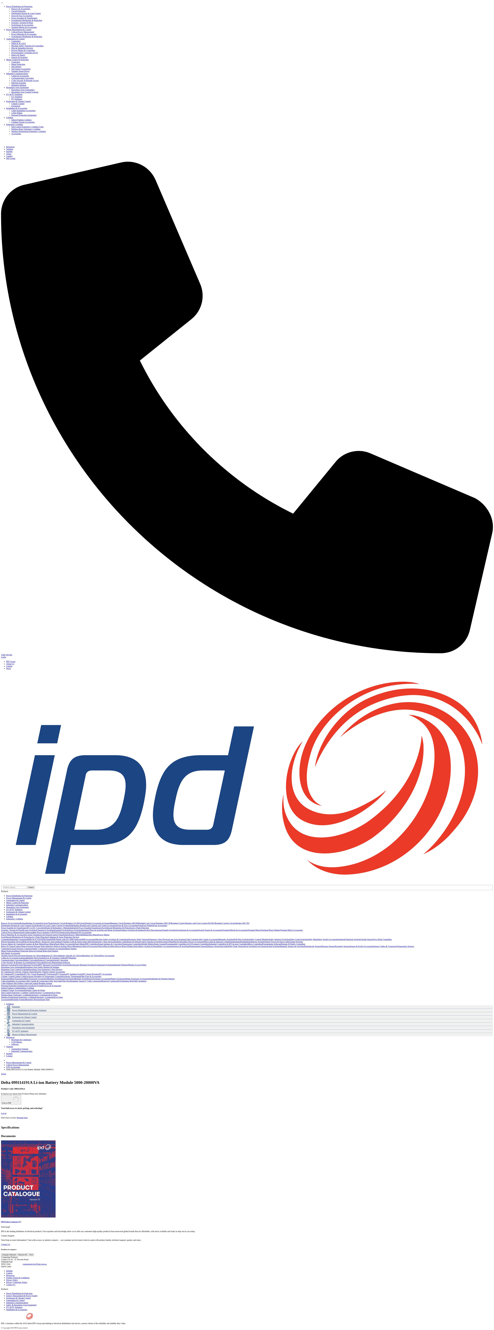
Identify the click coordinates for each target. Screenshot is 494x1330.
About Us (10, 664)
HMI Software (76, 939)
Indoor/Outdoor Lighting (21, 120)
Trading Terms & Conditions (17, 1278)
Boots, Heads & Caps (45, 942)
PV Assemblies (18, 974)
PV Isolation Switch (75, 974)
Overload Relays (41, 951)
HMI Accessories (89, 939)
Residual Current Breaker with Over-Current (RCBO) (193, 923)
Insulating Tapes (77, 981)
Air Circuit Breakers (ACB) (67, 923)
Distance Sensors (214, 946)
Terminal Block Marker (270, 930)
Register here (22, 1118)
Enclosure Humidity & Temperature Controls (43, 976)
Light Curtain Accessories (207, 939)
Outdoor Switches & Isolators (132, 930)
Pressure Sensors (328, 946)
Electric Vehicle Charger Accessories (50, 972)
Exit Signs (56, 993)
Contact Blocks (87, 942)
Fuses (140, 925)
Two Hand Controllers (382, 939)
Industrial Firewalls (36, 962)
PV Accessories (105, 974)
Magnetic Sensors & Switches (292, 946)
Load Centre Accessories (106, 925)
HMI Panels (46, 939)
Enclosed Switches (62, 930)
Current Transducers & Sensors (39, 935)
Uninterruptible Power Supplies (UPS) (39, 932)
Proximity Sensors (342, 946)
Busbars (23, 923)
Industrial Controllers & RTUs (221, 944)
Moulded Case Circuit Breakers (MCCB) (154, 923)
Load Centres (91, 925)
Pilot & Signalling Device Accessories (188, 942)
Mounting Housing (33, 999)
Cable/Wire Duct (63, 981)
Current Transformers (60, 935)
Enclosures (15, 106)
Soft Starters (16, 67)
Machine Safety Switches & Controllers (27, 46)
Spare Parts (45, 999)
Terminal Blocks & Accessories (24, 27)
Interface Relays (53, 946)
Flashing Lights (120, 942)
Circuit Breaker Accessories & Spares (94, 923)
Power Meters (103, 935)
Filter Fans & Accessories (91, 976)
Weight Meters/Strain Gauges (153, 944)
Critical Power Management (22, 32)
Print (31, 1255)
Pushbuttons (246, 942)
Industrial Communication (21, 1051)
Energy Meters (75, 935)
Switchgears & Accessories (22, 25)
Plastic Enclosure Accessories (137, 979)
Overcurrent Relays (96, 946)
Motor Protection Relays (25, 951)
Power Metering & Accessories (24, 34)
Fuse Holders (147, 925)
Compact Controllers (200, 944)
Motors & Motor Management (24, 1034)
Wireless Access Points (137, 965)
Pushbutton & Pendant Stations (162, 979)
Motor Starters (71, 949)
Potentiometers (235, 942)
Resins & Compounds (110, 981)
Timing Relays (133, 946)
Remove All (22, 1255)
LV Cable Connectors (92, 981)
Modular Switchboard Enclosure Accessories (92, 979)
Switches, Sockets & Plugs (22, 23)
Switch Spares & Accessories (210, 930)
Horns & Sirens (133, 942)
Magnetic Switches (226, 939)
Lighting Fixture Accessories (23, 122)
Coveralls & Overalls (34, 986)
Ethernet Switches (18, 83)
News (8, 668)
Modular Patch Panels (35, 958)
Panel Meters (80, 944)
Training (9, 1047)
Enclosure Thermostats (71, 976)
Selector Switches (258, 942)
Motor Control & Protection (17, 60)
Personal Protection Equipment (23, 115)
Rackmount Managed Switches (82, 965)
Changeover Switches (45, 930)
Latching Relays (66, 946)
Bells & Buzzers (29, 942)
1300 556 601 (16, 1264)
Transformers (96, 928)
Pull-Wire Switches (241, 939)
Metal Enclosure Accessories (35, 979)
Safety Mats (312, 939)
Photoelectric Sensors (312, 946)
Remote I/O (286, 944)
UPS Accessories (84, 932)
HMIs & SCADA (18, 43)
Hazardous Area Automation (22, 90)
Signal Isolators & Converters (110, 944)
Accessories (16, 134)
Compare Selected (9, 1255)
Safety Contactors (40, 949)
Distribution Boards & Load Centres (26, 13)
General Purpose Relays (36, 946)
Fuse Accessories (160, 925)
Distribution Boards (78, 925)
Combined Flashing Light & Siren (67, 942)
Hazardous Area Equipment (17, 87)
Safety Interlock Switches (279, 939)
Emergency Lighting (14, 124)
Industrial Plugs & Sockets (92, 930)
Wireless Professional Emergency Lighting (28, 131)
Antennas (22, 958)
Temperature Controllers (132, 944)
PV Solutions (16, 99)
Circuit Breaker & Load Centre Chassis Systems (50, 925)
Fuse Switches (75, 930)
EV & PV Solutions (14, 94)
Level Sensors (261, 946)
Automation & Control (15, 39)
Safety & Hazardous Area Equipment (21, 1305)
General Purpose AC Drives (30, 956)
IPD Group (10, 661)
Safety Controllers (298, 944)
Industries (16, 1007)
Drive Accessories (107, 956)
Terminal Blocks (254, 930)
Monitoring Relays (80, 946)
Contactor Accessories (56, 949)
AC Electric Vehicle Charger (23, 972)
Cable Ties (52, 981)
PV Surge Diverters (91, 974)
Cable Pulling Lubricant (22, 983)
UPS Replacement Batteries (66, 932)
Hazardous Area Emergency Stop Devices (45, 969)
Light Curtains (191, 939)
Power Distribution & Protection (19, 6)
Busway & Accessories (20, 9)
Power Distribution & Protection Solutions (29, 1010)
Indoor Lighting (27, 988)
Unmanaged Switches (104, 965)
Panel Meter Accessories (65, 944)
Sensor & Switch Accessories (362, 946)
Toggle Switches (296, 942)
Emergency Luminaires (42, 993)
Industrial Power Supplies (80, 928)
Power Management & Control (18, 30)
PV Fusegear (61, 974)
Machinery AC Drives (91, 956)
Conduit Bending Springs (42, 983)
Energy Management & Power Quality (22, 1296)
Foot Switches (250, 946)
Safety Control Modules (259, 939)
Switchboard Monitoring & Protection (26, 20)
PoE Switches (64, 965)
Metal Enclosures (17, 979)
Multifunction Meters (89, 935)
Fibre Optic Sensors (236, 946)
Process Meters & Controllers (23, 50)
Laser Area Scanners (177, 939)
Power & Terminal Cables (54, 958)
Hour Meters (50, 944)
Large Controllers (240, 944)
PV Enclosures (50, 974)
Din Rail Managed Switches (27, 965)
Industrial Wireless (18, 85)
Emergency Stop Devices (158, 939)
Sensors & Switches (19, 57)
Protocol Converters (46, 960)
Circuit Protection (18, 11)
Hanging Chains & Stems (34, 990)
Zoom (3, 1074)
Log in (3, 1113)
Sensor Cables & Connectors (385, 946)
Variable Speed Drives (20, 71)
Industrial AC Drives (50, 956)
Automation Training (19, 1049)
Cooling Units (19, 976)
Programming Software (271, 944)
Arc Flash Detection (141, 928)
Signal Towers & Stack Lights (277, 942)
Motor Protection (18, 64)
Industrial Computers (18, 939)
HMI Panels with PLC (60, 939)
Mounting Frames (18, 999)
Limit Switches (273, 946)
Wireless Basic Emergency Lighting (25, 129)
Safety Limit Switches (298, 939)
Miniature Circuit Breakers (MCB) (124, 923)
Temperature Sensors (405, 946)
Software (15, 1044)
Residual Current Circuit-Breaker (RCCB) (232, 923)
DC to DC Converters (36, 928)
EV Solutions (16, 97)
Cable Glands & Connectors (36, 981)
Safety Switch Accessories (327, 939)
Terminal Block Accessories (291, 930)
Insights (9, 1053)
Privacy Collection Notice (16, 1282)
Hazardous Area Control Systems (24, 92)
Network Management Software (57, 962)
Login (3, 657)
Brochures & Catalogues (21, 1040)
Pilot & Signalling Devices (22, 48)
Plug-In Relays (110, 946)
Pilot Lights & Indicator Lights (216, 942)
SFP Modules (70, 958)
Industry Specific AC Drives (70, 956)
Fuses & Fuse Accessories (21, 16)
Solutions (10, 1004)
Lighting (9, 117)
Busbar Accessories (34, 923)
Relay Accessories (165, 946)
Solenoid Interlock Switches (349, 939)
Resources (10, 1037)
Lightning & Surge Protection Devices (63, 937)
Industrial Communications (17, 73)
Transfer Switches (169, 930)
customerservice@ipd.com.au (35, 1264)
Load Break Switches (111, 930)
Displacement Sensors (198, 946)
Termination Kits (126, 981)
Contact (9, 1056)
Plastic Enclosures (118, 979)
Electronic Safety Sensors (138, 939)
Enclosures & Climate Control (18, 101)
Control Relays (21, 946)
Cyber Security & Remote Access (25, 80)
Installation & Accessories (16, 108)
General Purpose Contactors (21, 949)
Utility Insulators (139, 981)
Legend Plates (167, 942)
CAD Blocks (16, 1042)
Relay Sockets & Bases (148, 946)
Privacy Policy (12, 1280)
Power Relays (121, 946)
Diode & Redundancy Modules (57, 928)
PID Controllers (91, 944)
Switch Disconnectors (153, 930)
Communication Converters (22, 78)
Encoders (224, 946)
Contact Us (5, 1244)
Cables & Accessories (20, 76)
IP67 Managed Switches (48, 965)
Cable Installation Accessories (23, 111)
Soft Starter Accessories (20, 69)
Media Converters (30, 960)
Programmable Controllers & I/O (24, 53)
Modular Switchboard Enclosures (60, 979)
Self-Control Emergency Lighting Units (27, 127)
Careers (9, 666)
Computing (15, 41)
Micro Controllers (255, 944)
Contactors (15, 62)
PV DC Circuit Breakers (34, 974)
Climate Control (17, 104)
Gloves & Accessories (52, 986)
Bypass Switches (30, 930)
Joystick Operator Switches (150, 942)
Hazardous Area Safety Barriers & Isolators (41, 967)
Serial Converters (61, 960)
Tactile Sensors (367, 939)
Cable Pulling (16, 113)
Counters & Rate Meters (35, 944)
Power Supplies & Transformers (24, 18)
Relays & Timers (18, 55)
